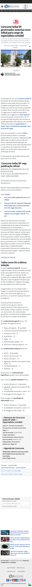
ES (25, 10)
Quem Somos (11, 568)
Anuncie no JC (11, 571)
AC (5, 10)
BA (17, 10)
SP (16, 444)
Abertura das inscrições (15, 452)
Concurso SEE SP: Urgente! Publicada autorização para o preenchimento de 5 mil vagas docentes (17, 205)
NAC (2, 10)
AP (11, 10)
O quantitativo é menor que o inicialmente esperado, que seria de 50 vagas (15, 126)
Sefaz (25, 133)
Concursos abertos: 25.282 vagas (11, 470)
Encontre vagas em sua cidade (9, 501)
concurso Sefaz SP (24, 98)
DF (22, 10)
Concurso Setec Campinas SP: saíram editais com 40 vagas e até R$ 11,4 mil (17, 213)
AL (8, 10)
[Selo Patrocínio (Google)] (25, 6)
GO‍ (28, 10)
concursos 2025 (12, 465)
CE (19, 10)
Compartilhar (16, 70)
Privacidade (21, 571)
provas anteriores (21, 467)
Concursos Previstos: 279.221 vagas (11, 474)
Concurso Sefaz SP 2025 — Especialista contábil (15, 46)
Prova (9, 458)
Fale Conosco (21, 568)
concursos (4, 465)
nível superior (25, 115)
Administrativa (19, 437)
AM (14, 10)
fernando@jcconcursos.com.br (12, 74)
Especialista (11, 435)
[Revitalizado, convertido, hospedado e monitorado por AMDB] (29, 584)
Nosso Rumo (16, 442)
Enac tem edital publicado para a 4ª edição (17, 198)
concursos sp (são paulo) (8, 467)
